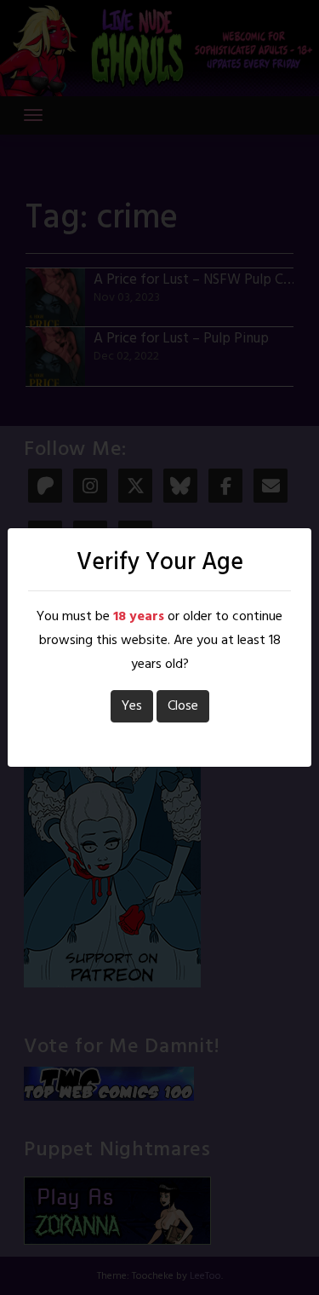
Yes (132, 706)
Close (183, 706)
